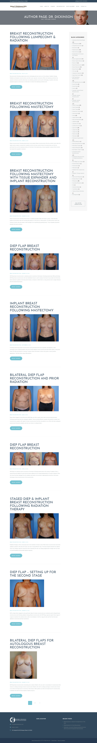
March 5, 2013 (25, 542)
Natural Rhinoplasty (76, 147)
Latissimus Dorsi (75, 123)
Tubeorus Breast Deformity (78, 191)
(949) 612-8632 (83, 1)
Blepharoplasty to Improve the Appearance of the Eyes (74, 722)
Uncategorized (75, 194)
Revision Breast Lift (76, 178)
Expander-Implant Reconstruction (76, 96)
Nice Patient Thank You (77, 149)
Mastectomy (75, 133)
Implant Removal (76, 117)
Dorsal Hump (75, 84)
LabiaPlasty (74, 121)
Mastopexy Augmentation (77, 138)
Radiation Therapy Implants (78, 173)
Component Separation (77, 73)
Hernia (73, 115)
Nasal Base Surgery (76, 145)
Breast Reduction (76, 67)
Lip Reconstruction (76, 125)
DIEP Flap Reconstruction (77, 82)
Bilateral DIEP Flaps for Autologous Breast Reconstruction (32, 644)
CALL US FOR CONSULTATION (78, 203)
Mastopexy (74, 136)
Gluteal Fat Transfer (76, 111)
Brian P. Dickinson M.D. (36, 740)
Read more (16, 154)
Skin (73, 185)
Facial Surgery (75, 107)
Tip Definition (75, 189)
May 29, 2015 (25, 73)
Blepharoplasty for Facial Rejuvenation (72, 725)
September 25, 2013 (26, 345)
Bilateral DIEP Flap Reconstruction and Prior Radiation (34, 379)
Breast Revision (75, 69)
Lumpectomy (75, 129)
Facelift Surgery (75, 105)
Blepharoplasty (75, 49)
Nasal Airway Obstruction (77, 143)
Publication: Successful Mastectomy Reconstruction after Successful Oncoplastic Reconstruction (75, 728)
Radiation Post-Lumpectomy (78, 169)
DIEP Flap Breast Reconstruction (25, 248)
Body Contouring (75, 51)
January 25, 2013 (25, 682)
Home (42, 19)
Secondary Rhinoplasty (77, 183)
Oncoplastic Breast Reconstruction (76, 152)
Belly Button (75, 47)
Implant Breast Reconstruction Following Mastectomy (32, 307)
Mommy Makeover (76, 141)
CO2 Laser (74, 71)
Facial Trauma (75, 109)
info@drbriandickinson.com (17, 724)
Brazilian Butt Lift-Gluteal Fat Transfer (77, 54)
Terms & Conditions (61, 740)
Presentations (75, 165)
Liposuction (74, 127)
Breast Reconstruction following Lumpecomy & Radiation (32, 37)
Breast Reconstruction (15, 73)
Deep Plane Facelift (76, 75)
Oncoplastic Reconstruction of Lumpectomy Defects (78, 157)
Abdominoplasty (75, 43)
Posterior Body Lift (76, 163)
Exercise (74, 88)
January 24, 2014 (25, 216)
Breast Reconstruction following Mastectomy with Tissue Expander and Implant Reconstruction (33, 176)
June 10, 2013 (25, 414)
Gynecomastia (75, 113)
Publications (75, 167)
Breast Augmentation (76, 58)
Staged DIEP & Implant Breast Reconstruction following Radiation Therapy (31, 504)
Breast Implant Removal (77, 60)
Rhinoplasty (74, 180)
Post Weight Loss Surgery (77, 161)
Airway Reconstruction (77, 45)
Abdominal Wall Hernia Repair (78, 40)
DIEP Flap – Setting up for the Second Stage (33, 574)
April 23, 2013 (25, 468)
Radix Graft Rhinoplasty (77, 176)
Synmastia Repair (76, 187)
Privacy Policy (54, 740)
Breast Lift (74, 63)
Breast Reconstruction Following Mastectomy (32, 105)
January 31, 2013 (25, 610)
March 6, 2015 (25, 140)
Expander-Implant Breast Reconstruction (77, 91)
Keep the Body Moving (77, 119)
